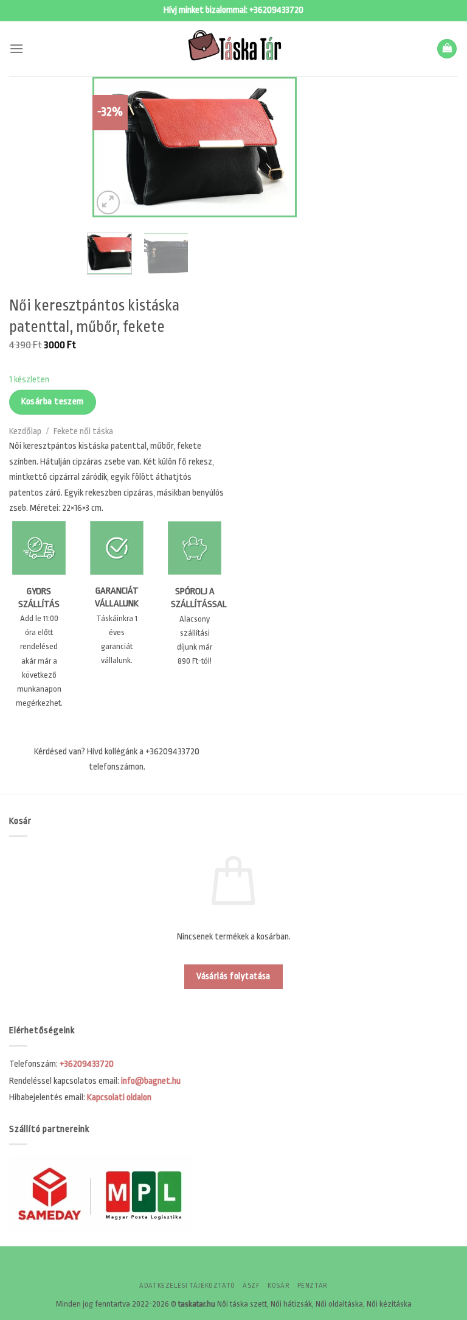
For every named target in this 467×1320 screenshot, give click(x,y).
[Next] (277, 147)
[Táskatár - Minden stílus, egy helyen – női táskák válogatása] (233, 48)
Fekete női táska (83, 431)
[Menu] (16, 48)
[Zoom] (108, 202)
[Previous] (112, 147)
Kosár (278, 1286)
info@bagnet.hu (151, 1081)
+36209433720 (276, 10)
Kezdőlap (25, 431)
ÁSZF (251, 1286)
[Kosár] (447, 49)
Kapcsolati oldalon (119, 1097)
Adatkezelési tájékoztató (187, 1286)
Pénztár (312, 1286)
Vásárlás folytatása (233, 976)
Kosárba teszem (52, 401)
